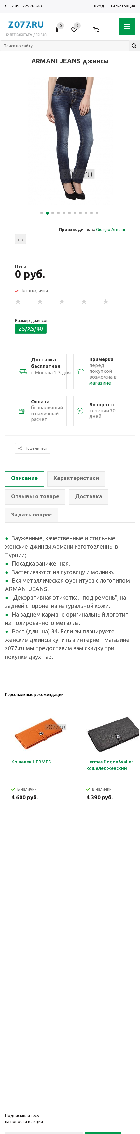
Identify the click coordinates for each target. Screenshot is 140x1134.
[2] (40, 301)
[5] (106, 301)
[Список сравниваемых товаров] (58, 32)
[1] (18, 301)
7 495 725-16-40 (26, 6)
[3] (62, 301)
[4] (84, 301)
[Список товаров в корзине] (99, 32)
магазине (100, 382)
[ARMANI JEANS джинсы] (70, 203)
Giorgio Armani (110, 229)
